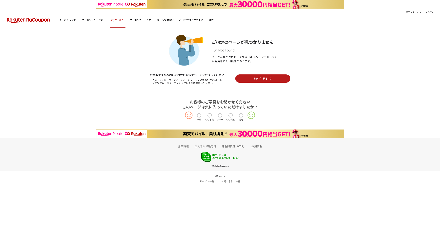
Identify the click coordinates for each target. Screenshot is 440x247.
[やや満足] (230, 115)
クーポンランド (67, 20)
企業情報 (183, 146)
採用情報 (256, 146)
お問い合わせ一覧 (230, 181)
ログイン (429, 12)
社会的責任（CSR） (234, 146)
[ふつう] (220, 115)
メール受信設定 (165, 20)
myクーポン (117, 20)
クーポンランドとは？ (94, 20)
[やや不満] (209, 115)
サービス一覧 (207, 181)
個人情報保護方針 (205, 146)
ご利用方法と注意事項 (191, 20)
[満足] (241, 115)
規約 (211, 20)
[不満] (199, 115)
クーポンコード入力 (140, 20)
